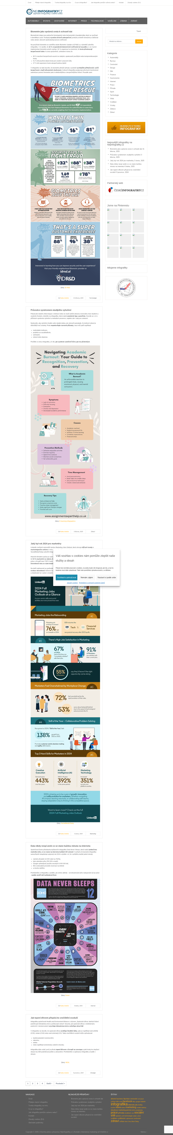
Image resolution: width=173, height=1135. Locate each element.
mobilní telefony (141, 1107)
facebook (127, 1101)
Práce (84, 21)
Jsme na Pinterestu (118, 205)
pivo (133, 1110)
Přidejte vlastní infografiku (38, 1102)
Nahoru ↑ (144, 1132)
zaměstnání (137, 1118)
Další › (49, 1083)
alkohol (113, 1099)
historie (143, 1101)
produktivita (139, 1110)
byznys (127, 1099)
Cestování (59, 21)
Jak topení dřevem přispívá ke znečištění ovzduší (54, 1018)
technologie (128, 1116)
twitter (135, 1116)
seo (133, 1113)
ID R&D (67, 287)
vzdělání (114, 1118)
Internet (72, 21)
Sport (112, 92)
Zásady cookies (72, 583)
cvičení (113, 1101)
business (120, 1099)
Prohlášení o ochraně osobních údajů (92, 583)
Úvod (30, 1099)
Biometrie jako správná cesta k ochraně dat (51, 32)
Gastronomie (114, 78)
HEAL (67, 1062)
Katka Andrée (64, 298)
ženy (137, 1121)
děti (117, 1101)
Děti (111, 71)
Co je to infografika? (35, 1109)
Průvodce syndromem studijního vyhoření (51, 310)
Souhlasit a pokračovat (66, 577)
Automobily (33, 21)
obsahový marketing (118, 1110)
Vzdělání (112, 21)
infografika (119, 1104)
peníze (129, 1110)
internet (131, 1105)
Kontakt (31, 1116)
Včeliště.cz (104, 1132)
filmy (134, 1101)
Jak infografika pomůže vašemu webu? (42, 1112)
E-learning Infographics (67, 521)
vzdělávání (122, 1118)
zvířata (122, 1121)
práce (114, 1112)
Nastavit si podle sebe (107, 577)
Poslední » (60, 1083)
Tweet (139, 31)
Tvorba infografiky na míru (38, 1106)
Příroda (112, 88)
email (120, 1101)
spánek (118, 1116)
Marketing (93, 833)
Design (112, 68)
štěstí (133, 1121)
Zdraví (134, 21)
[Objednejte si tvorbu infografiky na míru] (126, 133)
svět (122, 1116)
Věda (112, 98)
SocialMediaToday (67, 823)
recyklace (127, 1113)
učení (139, 1116)
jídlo (136, 1105)
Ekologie (93, 1073)
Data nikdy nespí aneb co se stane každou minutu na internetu (60, 846)
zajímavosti (129, 1118)
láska (123, 1107)
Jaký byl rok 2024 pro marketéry (46, 544)
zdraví (115, 1121)
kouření (113, 1107)
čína (129, 1121)
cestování (133, 1099)
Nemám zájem (87, 577)
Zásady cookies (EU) (36, 1119)
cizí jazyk (141, 1099)
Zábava (123, 21)
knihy (140, 1105)
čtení (126, 1121)
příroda (121, 1113)
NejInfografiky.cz (45, 11)
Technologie (97, 21)
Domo (67, 995)
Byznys (46, 21)
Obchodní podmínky (35, 1123)
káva (118, 1107)
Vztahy (112, 105)
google (138, 1101)
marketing (131, 1107)
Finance (113, 75)
